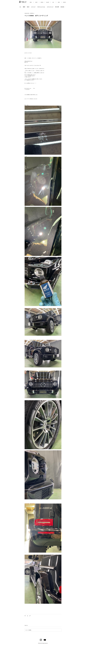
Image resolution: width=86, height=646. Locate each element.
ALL (20, 6)
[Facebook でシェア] (25, 615)
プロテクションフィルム (41, 6)
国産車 (24, 6)
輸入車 (28, 6)
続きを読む (62, 6)
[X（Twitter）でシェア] (27, 615)
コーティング (33, 6)
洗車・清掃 (57, 6)
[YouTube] (44, 640)
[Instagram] (41, 640)
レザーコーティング (50, 6)
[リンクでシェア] (29, 615)
